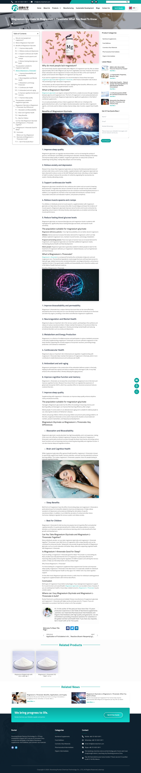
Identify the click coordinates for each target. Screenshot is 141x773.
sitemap (101, 769)
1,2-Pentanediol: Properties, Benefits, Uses (118, 75)
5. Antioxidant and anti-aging (27, 90)
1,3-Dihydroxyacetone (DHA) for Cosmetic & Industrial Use (118, 93)
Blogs (98, 8)
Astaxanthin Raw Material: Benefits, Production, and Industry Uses (117, 102)
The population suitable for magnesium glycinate (24, 67)
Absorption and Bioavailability (27, 110)
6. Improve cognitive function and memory (28, 94)
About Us (47, 8)
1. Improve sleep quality (25, 48)
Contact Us (106, 8)
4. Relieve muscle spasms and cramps (27, 57)
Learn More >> (31, 701)
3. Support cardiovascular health (28, 54)
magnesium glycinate (48, 79)
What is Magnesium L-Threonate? (26, 71)
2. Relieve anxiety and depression (28, 51)
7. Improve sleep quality (25, 98)
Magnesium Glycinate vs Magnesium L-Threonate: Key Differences (27, 106)
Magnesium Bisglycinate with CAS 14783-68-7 (23, 675)
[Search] (128, 2)
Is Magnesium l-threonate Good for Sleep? (26, 129)
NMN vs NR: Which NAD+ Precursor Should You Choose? (118, 68)
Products (55, 8)
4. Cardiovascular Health (25, 87)
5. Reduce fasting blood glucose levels (28, 62)
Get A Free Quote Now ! (26, 142)
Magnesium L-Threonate (86, 588)
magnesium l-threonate (65, 79)
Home (39, 8)
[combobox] (116, 2)
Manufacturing (68, 8)
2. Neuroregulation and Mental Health (27, 79)
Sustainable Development (85, 8)
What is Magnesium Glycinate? (25, 43)
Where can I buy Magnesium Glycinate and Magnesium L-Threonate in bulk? (25, 137)
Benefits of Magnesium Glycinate (26, 46)
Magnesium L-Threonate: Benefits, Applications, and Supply (47, 695)
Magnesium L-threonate (49, 257)
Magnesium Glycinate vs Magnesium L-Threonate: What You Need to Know (106, 695)
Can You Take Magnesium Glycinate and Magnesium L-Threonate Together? (26, 123)
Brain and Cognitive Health (26, 113)
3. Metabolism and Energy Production (26, 84)
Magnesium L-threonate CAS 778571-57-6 (47, 675)
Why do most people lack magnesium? (23, 39)
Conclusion (20, 132)
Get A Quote (119, 8)
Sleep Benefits (22, 115)
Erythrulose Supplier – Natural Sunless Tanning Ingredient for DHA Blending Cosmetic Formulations (119, 84)
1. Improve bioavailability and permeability (27, 74)
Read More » (113, 71)
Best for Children (23, 118)
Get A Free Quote (113, 715)
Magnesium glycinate (48, 93)
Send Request (106, 141)
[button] (37, 33)
